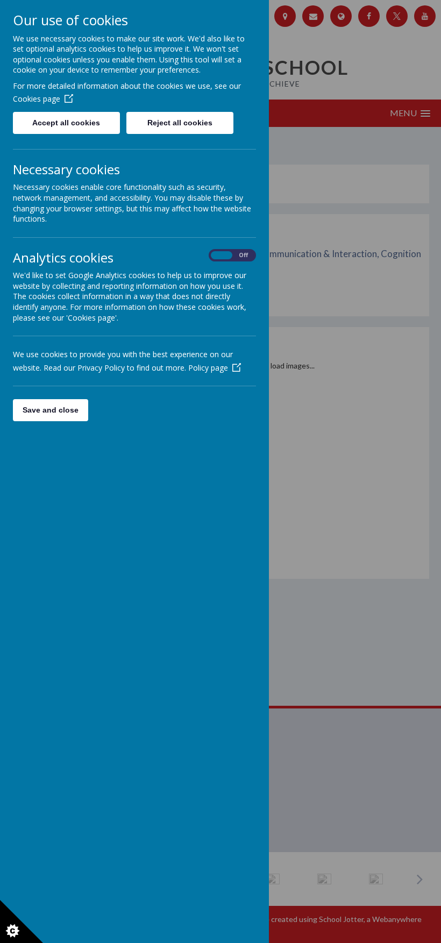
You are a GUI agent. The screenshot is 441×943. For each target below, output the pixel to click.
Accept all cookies (66, 122)
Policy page (208, 368)
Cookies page (36, 99)
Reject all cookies (179, 122)
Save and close (51, 410)
